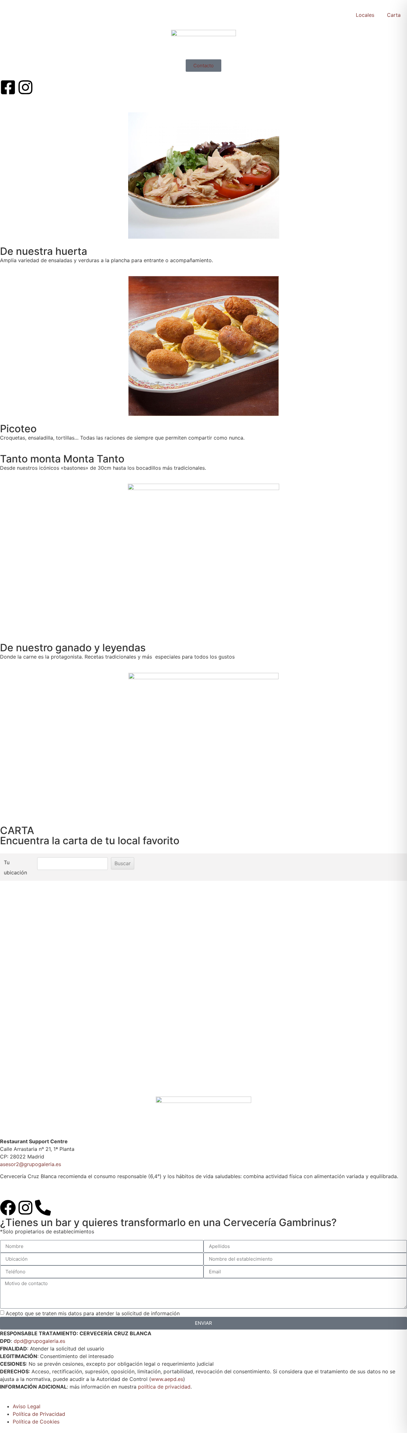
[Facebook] (8, 1208)
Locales (365, 15)
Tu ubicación (15, 867)
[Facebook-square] (8, 87)
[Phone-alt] (43, 1208)
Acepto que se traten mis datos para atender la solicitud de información (93, 1313)
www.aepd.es (167, 1379)
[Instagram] (25, 87)
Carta (394, 15)
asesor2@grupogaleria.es (30, 1164)
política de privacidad (164, 1386)
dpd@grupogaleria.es (39, 1341)
